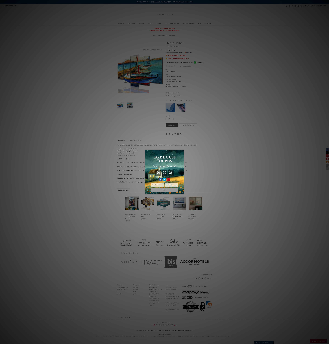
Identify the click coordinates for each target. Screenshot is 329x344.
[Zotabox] (183, 192)
